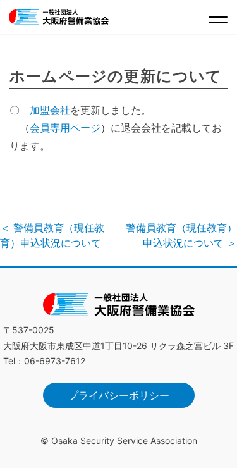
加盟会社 (50, 110)
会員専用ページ (65, 127)
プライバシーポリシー (118, 395)
